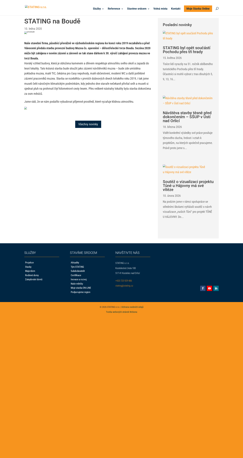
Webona (133, 312)
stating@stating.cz (124, 285)
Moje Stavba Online (198, 8)
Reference (114, 9)
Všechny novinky (88, 124)
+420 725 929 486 (123, 280)
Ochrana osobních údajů (132, 307)
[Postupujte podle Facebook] (202, 288)
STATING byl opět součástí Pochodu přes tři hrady (186, 50)
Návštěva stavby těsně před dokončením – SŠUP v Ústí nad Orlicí (187, 117)
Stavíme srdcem (136, 9)
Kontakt (175, 9)
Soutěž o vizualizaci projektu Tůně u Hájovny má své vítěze (188, 185)
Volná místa (160, 9)
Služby (97, 9)
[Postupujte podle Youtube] (209, 288)
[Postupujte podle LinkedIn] (216, 288)
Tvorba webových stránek (117, 312)
